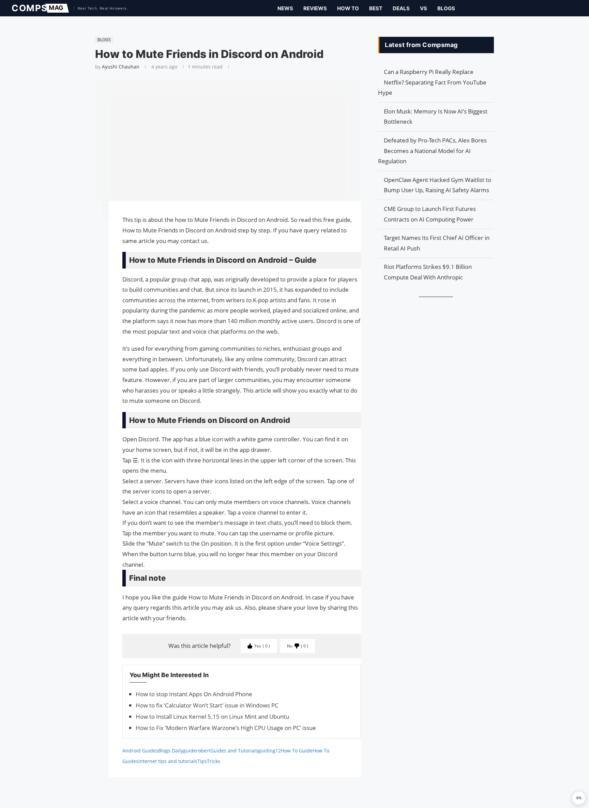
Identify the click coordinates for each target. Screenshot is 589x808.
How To (348, 8)
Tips (202, 761)
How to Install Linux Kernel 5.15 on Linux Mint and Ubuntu (212, 716)
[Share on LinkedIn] (91, 232)
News (285, 8)
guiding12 (269, 750)
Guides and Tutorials (234, 750)
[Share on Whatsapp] (91, 239)
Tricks (213, 761)
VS (423, 8)
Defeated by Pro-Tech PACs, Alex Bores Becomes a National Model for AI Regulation (432, 150)
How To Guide (297, 750)
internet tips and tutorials (167, 761)
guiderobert (196, 750)
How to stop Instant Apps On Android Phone (194, 694)
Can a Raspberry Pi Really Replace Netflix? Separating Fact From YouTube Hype (432, 82)
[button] (578, 797)
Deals (401, 8)
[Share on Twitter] (91, 225)
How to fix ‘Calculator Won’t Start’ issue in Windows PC (207, 705)
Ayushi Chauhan (120, 66)
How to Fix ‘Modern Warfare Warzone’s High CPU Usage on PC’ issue (226, 728)
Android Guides (140, 750)
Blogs (446, 8)
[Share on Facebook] (91, 216)
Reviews (315, 8)
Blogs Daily (170, 750)
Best (375, 8)
